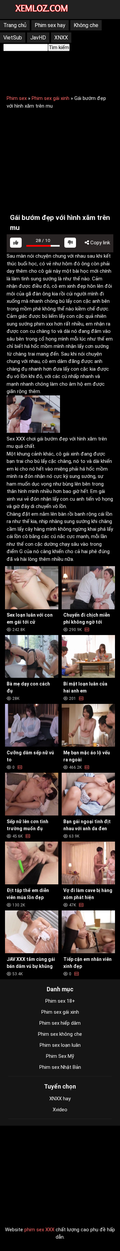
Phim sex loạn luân (60, 1045)
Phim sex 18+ (60, 1001)
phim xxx (43, 324)
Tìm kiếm (59, 47)
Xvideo (60, 1110)
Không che (86, 25)
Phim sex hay (50, 25)
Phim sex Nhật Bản (60, 1067)
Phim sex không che (60, 1034)
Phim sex (17, 98)
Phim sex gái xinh (50, 98)
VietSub (12, 37)
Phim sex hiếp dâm (60, 1023)
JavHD (38, 37)
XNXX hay (60, 1099)
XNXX (61, 37)
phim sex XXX (39, 1230)
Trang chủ (14, 25)
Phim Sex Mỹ (60, 1056)
